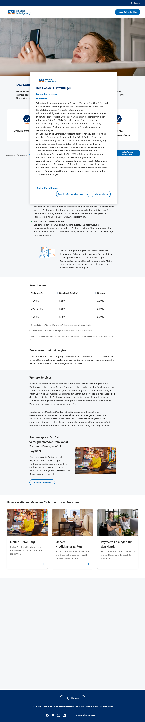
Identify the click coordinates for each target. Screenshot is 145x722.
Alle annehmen (101, 194)
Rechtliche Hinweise (84, 706)
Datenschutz (48, 706)
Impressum (36, 706)
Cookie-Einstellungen (47, 188)
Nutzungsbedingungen (65, 706)
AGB (96, 706)
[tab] (10, 155)
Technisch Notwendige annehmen (73, 194)
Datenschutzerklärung (47, 94)
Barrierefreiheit (106, 706)
